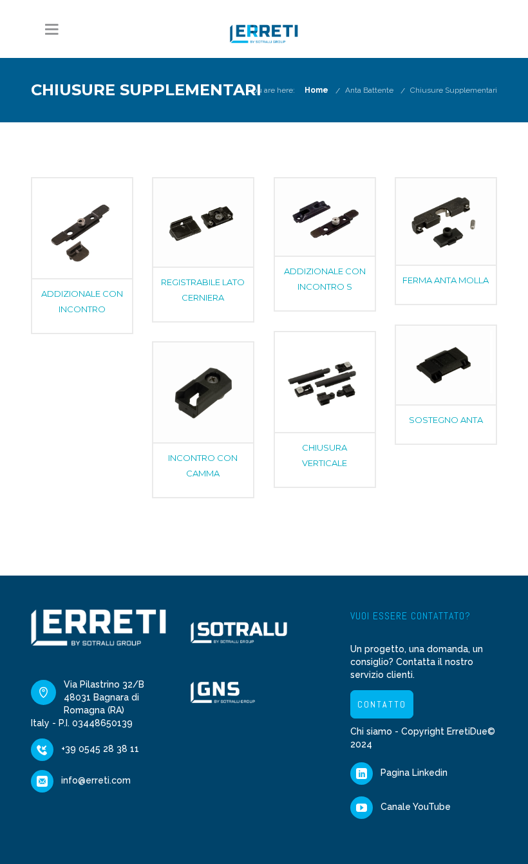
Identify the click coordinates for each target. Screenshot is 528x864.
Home (316, 90)
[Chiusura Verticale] (325, 382)
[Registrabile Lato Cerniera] (203, 222)
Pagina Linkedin (414, 772)
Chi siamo (371, 731)
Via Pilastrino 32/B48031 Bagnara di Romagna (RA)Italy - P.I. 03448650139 (87, 703)
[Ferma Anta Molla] (446, 221)
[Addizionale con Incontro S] (325, 217)
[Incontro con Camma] (203, 392)
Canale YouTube (416, 807)
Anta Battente (369, 90)
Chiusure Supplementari (453, 90)
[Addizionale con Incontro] (82, 228)
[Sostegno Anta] (446, 365)
